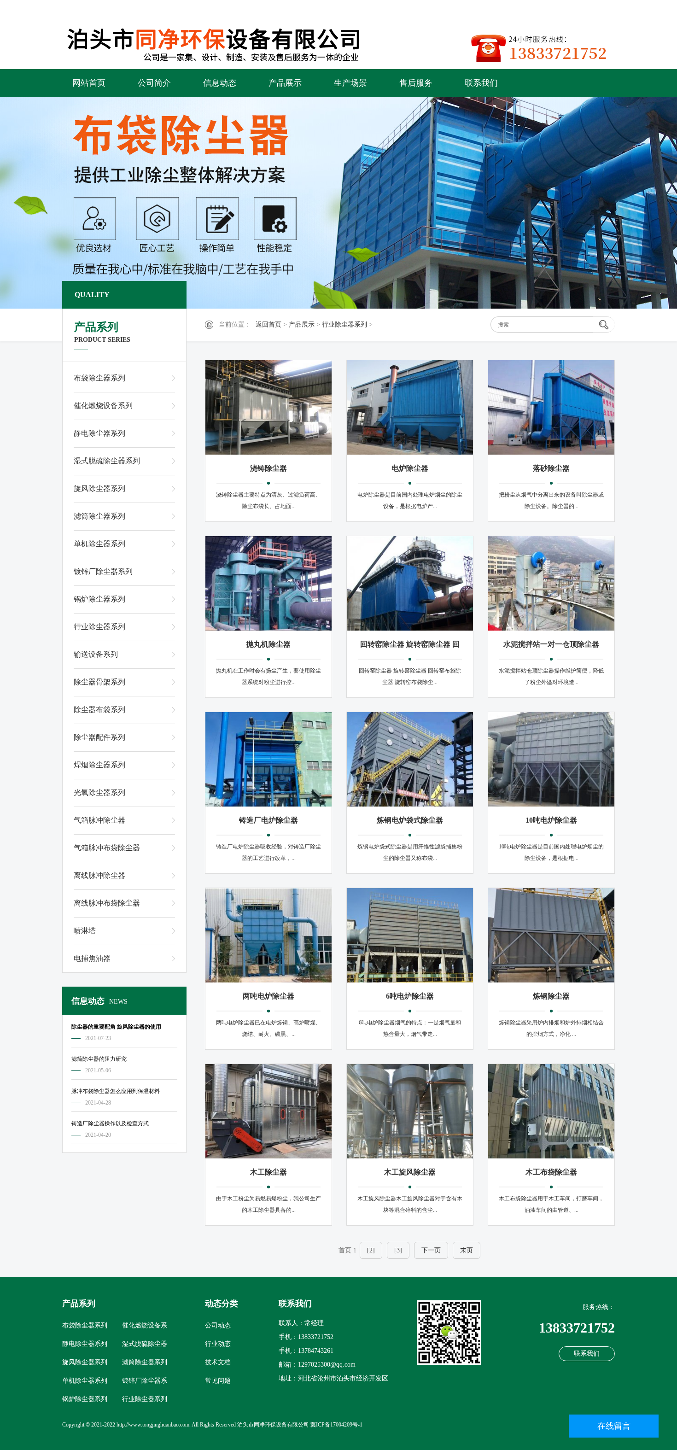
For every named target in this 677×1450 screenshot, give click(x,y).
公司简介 (154, 83)
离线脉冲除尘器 (99, 875)
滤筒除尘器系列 (99, 516)
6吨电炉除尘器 (410, 996)
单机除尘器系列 (99, 544)
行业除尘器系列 (344, 324)
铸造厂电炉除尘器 (268, 820)
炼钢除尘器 (551, 996)
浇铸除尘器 (268, 468)
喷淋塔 (85, 931)
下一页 (431, 1250)
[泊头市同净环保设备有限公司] (223, 42)
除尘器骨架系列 (99, 682)
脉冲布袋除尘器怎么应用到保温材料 (115, 1091)
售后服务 (415, 83)
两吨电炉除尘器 (268, 996)
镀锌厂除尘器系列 (103, 571)
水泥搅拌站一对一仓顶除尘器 (551, 644)
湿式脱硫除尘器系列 (107, 461)
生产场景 (350, 83)
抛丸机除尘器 (268, 644)
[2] (371, 1250)
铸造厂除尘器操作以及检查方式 (110, 1123)
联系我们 (481, 83)
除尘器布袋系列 (99, 709)
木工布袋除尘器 (551, 1172)
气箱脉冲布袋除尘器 (107, 848)
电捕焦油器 (92, 958)
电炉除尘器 (409, 468)
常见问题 (218, 1380)
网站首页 (88, 83)
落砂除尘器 (551, 468)
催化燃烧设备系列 (103, 405)
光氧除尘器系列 (99, 792)
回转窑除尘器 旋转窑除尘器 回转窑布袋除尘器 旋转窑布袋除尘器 (409, 645)
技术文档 (218, 1362)
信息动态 (219, 83)
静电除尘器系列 (99, 433)
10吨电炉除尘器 (551, 820)
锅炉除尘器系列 (99, 599)
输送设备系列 (96, 654)
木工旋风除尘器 (410, 1172)
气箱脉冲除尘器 (99, 820)
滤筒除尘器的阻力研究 (99, 1059)
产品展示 (285, 83)
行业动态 (218, 1343)
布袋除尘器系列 (99, 378)
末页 (466, 1250)
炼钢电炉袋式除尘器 (410, 820)
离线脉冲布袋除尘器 (107, 903)
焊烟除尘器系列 (99, 765)
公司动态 (218, 1325)
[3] (398, 1250)
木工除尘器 (268, 1172)
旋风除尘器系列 (99, 488)
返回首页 (268, 324)
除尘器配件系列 (99, 737)
